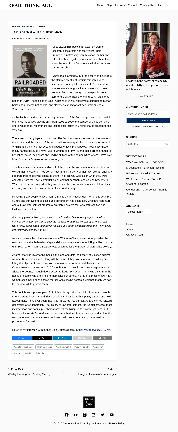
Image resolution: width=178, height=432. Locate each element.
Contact (132, 5)
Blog (109, 5)
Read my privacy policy (155, 127)
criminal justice (44, 347)
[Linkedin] (93, 415)
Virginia (42, 26)
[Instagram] (84, 415)
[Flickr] (75, 415)
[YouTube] (111, 415)
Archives (120, 5)
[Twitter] (102, 415)
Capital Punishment (23, 347)
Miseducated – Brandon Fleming (145, 167)
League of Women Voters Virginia (97, 372)
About (100, 5)
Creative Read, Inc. (151, 5)
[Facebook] (66, 415)
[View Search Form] (167, 5)
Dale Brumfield (63, 347)
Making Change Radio (24, 26)
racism (17, 353)
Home (129, 224)
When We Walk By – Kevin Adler (145, 162)
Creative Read (134, 234)
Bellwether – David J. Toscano (143, 173)
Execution (98, 347)
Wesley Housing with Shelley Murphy (29, 372)
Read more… (148, 96)
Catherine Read (22, 39)
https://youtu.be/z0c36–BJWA (93, 329)
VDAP (28, 353)
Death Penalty (81, 347)
